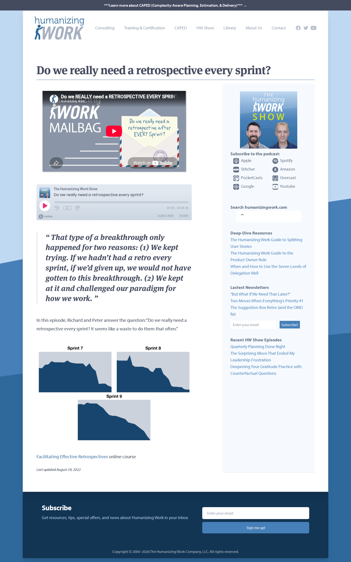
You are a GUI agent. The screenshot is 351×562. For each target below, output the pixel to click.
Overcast (287, 177)
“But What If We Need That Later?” (260, 294)
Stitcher (247, 169)
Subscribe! (290, 324)
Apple (245, 160)
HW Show (205, 28)
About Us (253, 28)
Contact (279, 28)
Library (229, 28)
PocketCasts (251, 177)
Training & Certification (144, 28)
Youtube (287, 186)
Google (247, 186)
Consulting (105, 28)
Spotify (285, 160)
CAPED (181, 28)
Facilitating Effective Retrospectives (72, 456)
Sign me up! (255, 527)
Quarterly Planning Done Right (257, 346)
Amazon (287, 169)
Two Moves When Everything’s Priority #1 (266, 300)
